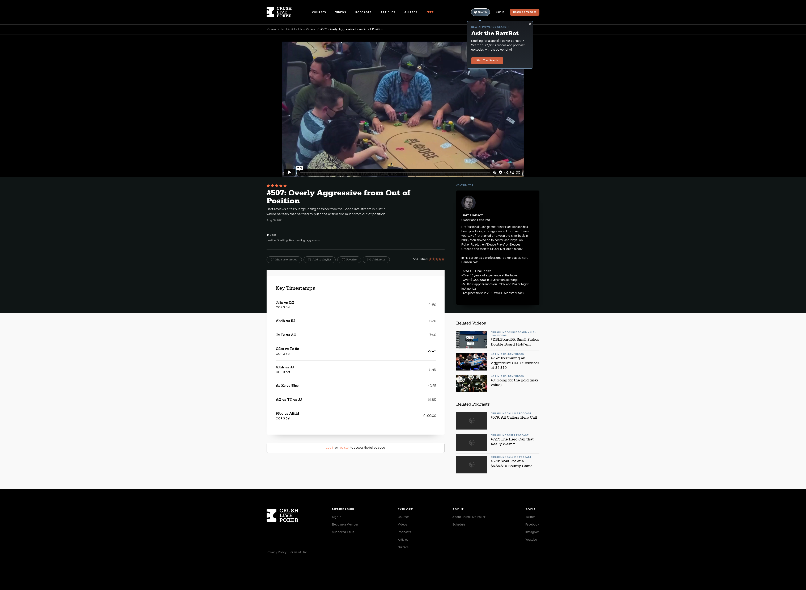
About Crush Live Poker (468, 517)
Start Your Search (487, 60)
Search (482, 12)
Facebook (532, 524)
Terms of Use (298, 552)
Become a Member (524, 12)
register (344, 447)
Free (430, 12)
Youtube (531, 539)
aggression (312, 240)
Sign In (500, 12)
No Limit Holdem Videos (298, 29)
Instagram (532, 532)
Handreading (297, 240)
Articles (388, 12)
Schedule (458, 524)
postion (271, 240)
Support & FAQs (343, 532)
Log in (330, 447)
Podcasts (363, 12)
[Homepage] (289, 12)
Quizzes (410, 12)
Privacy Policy (277, 552)
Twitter (530, 517)
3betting (282, 240)
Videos (340, 12)
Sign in (336, 517)
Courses (319, 12)
